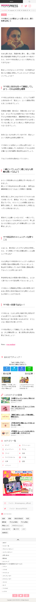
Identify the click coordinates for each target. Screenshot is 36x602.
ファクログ (5, 588)
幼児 (27, 518)
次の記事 (29, 374)
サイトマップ (5, 561)
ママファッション (17, 525)
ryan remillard (10, 344)
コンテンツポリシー (7, 552)
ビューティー (9, 449)
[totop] (18, 539)
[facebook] (6, 369)
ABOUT (4, 542)
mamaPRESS (5, 10)
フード (7, 453)
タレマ (4, 585)
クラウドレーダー (6, 579)
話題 (23, 461)
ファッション (26, 445)
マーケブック (5, 572)
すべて (7, 445)
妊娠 (3, 518)
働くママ (16, 529)
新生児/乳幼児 (19, 518)
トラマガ (4, 569)
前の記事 (7, 374)
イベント (8, 465)
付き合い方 (25, 10)
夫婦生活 (4, 532)
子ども (24, 449)
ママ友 (18, 10)
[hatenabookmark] (21, 369)
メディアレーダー (6, 575)
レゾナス (4, 591)
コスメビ (4, 582)
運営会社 (4, 558)
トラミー (4, 566)
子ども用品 (24, 522)
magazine (12, 10)
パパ (23, 529)
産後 (9, 518)
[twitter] (14, 369)
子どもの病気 (14, 522)
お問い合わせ (5, 555)
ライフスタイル (10, 457)
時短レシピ (5, 525)
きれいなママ (6, 529)
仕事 (6, 461)
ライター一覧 (5, 545)
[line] (29, 369)
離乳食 (4, 522)
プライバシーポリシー (8, 549)
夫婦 (23, 453)
